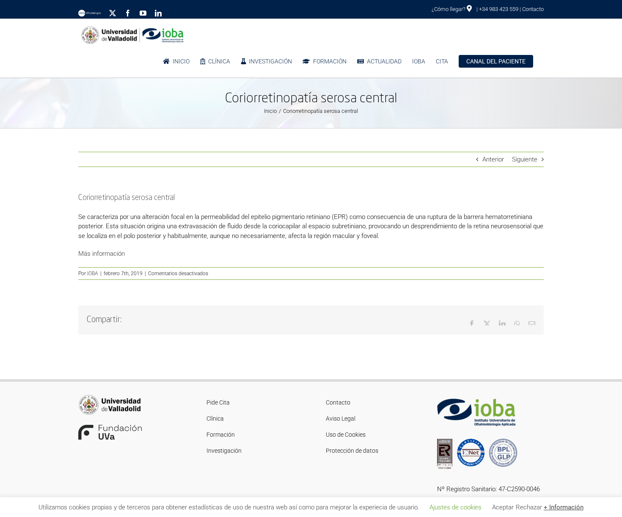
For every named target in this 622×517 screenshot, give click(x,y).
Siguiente (524, 159)
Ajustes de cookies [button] (455, 507)
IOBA (92, 273)
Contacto (533, 9)
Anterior (493, 159)
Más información (101, 253)
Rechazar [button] (529, 507)
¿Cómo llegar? (449, 9)
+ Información (563, 507)
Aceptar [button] (503, 507)
